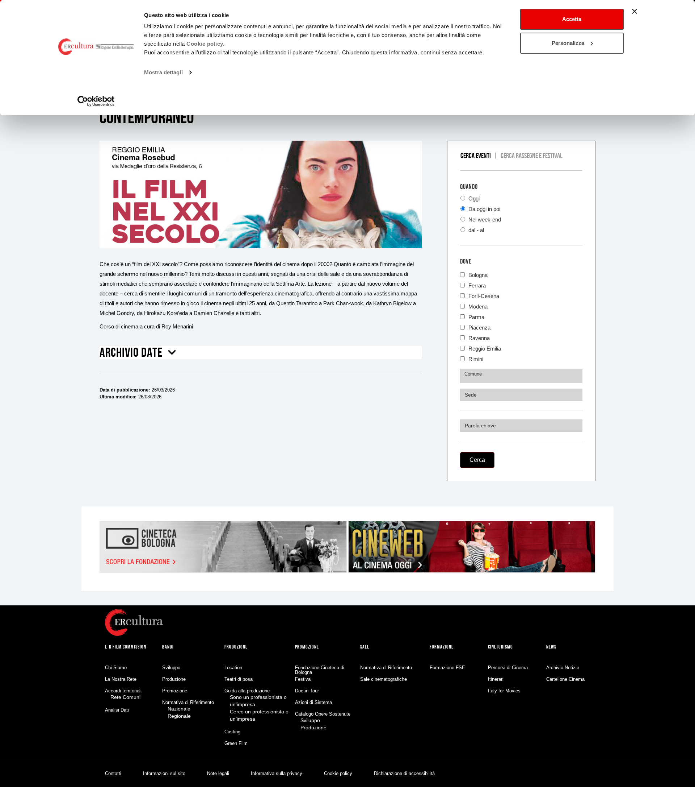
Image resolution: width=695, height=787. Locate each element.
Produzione (174, 679)
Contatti (113, 773)
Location (233, 667)
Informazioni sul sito (164, 773)
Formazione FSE (447, 667)
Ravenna (479, 337)
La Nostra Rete (120, 679)
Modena (478, 305)
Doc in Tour (307, 690)
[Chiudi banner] (634, 11)
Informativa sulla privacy (276, 773)
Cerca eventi (475, 156)
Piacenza (479, 326)
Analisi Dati (117, 710)
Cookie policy (338, 773)
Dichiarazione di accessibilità (404, 773)
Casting (232, 731)
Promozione (174, 690)
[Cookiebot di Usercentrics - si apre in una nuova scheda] (96, 101)
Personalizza (568, 43)
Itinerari (496, 679)
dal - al (475, 230)
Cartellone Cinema (565, 679)
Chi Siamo (116, 667)
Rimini (475, 358)
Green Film (236, 743)
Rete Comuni (125, 697)
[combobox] (521, 376)
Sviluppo (171, 667)
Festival (303, 679)
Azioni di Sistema (313, 702)
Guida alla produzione (247, 690)
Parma (476, 316)
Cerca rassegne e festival (532, 156)
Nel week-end (484, 219)
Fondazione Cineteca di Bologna (319, 670)
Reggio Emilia (484, 347)
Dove (466, 261)
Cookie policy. (205, 44)
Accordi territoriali (123, 690)
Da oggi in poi (483, 209)
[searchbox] (522, 374)
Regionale (179, 716)
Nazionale (179, 709)
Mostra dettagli (163, 72)
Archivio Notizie (562, 667)
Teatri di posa (238, 679)
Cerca (477, 460)
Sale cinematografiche (383, 679)
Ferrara (477, 284)
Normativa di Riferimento (188, 702)
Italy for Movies (504, 690)
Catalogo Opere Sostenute (322, 714)
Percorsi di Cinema (508, 667)
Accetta (571, 19)
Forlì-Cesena (483, 295)
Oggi (473, 198)
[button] (138, 355)
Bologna (478, 274)
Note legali (218, 773)
